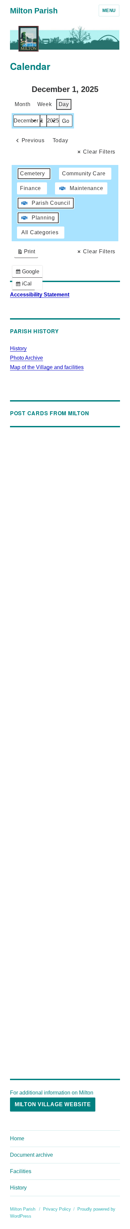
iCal (25, 285)
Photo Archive (26, 358)
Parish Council (51, 203)
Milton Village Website (53, 1104)
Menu (109, 10)
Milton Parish (34, 10)
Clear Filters (99, 152)
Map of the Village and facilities (47, 367)
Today (60, 140)
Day (64, 104)
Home (17, 1138)
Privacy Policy (57, 1209)
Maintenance (86, 188)
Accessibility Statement (39, 294)
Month (23, 104)
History (18, 348)
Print (26, 253)
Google (28, 273)
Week (44, 104)
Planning (43, 218)
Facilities (20, 1171)
